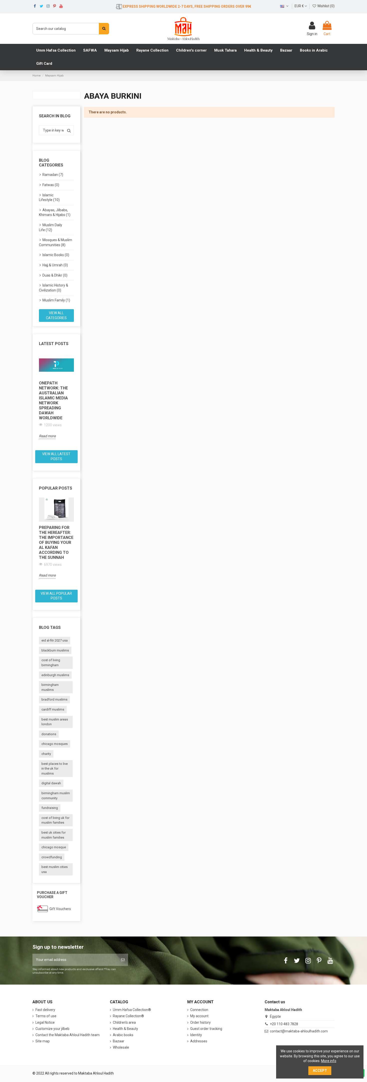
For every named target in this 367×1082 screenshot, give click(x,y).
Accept (320, 1071)
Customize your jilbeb (52, 1029)
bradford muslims (54, 699)
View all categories (56, 315)
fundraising (49, 808)
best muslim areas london (54, 722)
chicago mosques (54, 744)
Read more (47, 436)
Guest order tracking (206, 1029)
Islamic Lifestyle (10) (49, 197)
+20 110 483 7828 (284, 1024)
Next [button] (77, 399)
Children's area (124, 1022)
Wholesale (121, 1047)
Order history (200, 1022)
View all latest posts (56, 456)
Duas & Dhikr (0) (54, 275)
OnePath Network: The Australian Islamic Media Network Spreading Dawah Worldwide (53, 400)
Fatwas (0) (50, 185)
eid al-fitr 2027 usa (54, 640)
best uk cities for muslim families (53, 835)
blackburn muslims (55, 650)
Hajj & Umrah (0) (55, 265)
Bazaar (118, 1041)
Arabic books (123, 1035)
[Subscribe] (123, 960)
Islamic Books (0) (55, 255)
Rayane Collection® (128, 1016)
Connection (199, 1010)
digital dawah (51, 783)
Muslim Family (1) (56, 300)
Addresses (198, 1041)
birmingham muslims (50, 687)
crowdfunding (51, 857)
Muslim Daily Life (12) (50, 227)
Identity (196, 1035)
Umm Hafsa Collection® (132, 1010)
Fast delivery (45, 1010)
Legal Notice (45, 1022)
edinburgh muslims (55, 675)
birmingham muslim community (55, 795)
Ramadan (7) (52, 175)
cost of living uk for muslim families (55, 820)
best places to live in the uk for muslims (54, 768)
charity (46, 754)
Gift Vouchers (60, 909)
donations (48, 734)
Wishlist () (326, 6)
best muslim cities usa (54, 869)
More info (328, 1061)
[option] (56, 396)
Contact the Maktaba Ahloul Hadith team (67, 1035)
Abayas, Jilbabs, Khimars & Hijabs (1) (54, 212)
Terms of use (45, 1016)
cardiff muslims (52, 709)
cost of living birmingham (50, 662)
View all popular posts (56, 595)
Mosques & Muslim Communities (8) (55, 242)
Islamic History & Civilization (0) (53, 287)
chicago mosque (53, 847)
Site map (42, 1041)
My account (199, 1016)
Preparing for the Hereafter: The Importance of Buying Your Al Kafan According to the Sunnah (56, 542)
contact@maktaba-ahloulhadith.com (299, 1031)
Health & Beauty (125, 1029)
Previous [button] (36, 399)
